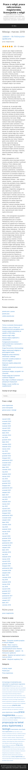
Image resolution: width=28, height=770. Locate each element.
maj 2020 (5, 527)
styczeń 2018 (6, 589)
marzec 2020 (6, 531)
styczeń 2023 (6, 453)
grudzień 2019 (6, 538)
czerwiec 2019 (6, 552)
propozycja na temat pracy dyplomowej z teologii (13, 725)
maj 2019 (5, 554)
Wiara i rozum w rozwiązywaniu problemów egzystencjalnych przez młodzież (12, 646)
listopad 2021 (6, 485)
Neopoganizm (15, 701)
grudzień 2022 (6, 456)
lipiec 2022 (5, 467)
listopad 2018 (6, 566)
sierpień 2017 (6, 600)
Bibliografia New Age (16, 686)
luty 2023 (5, 451)
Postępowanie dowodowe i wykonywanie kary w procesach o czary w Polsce (12, 344)
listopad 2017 (6, 593)
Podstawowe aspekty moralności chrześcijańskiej (11, 707)
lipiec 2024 (5, 433)
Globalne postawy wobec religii (12, 697)
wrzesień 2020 (6, 517)
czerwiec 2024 (6, 435)
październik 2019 (7, 543)
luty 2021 (5, 506)
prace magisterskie (8, 613)
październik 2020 (7, 515)
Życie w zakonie (10, 760)
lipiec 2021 (5, 495)
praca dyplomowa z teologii (10, 712)
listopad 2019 (6, 540)
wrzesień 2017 (6, 598)
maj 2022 (5, 472)
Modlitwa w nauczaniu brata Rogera (11, 699)
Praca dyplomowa (7, 673)
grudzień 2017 (6, 591)
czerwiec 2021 (6, 497)
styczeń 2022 (6, 481)
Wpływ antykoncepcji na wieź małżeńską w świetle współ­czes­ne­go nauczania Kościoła (13, 743)
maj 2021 (5, 499)
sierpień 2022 (6, 465)
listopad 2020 (6, 513)
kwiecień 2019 (6, 556)
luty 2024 (5, 437)
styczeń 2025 (6, 428)
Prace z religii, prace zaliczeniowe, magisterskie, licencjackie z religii (14, 8)
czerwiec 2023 (6, 444)
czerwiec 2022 (6, 469)
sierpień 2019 (6, 547)
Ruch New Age (14, 735)
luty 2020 (5, 534)
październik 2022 (7, 460)
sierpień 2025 (6, 423)
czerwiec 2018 (6, 577)
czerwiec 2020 (6, 524)
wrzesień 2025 (6, 421)
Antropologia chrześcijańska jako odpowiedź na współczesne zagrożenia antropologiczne (13, 684)
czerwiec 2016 (6, 605)
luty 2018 (5, 586)
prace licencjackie (7, 407)
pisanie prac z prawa (8, 311)
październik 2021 (7, 488)
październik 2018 (7, 568)
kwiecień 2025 (6, 426)
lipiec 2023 (5, 442)
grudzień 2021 (6, 483)
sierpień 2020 (6, 520)
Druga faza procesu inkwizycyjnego (12, 348)
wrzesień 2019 (6, 545)
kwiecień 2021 (6, 501)
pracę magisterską (15, 718)
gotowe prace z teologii (9, 410)
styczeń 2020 (6, 536)
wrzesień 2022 (6, 462)
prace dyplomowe (7, 405)
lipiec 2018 (5, 575)
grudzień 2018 (6, 563)
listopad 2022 (6, 458)
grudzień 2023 (6, 439)
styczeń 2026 (6, 419)
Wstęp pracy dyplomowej (11, 745)
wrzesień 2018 (6, 570)
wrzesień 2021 (6, 490)
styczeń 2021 (6, 508)
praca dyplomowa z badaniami (17, 709)
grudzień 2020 (6, 511)
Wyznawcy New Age (17, 749)
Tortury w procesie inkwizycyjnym (12, 325)
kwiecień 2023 (6, 446)
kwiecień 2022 (6, 474)
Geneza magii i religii (8, 335)
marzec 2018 (6, 584)
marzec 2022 (6, 476)
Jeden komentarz (9, 299)
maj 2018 (5, 579)
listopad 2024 (6, 430)
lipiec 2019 (5, 550)
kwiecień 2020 (6, 529)
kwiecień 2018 (6, 582)
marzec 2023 (6, 449)
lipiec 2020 (5, 522)
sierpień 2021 (6, 492)
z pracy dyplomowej (16, 756)
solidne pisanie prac (8, 316)
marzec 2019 (6, 559)
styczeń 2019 (6, 561)
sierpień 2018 (6, 573)
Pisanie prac (7, 297)
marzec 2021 (6, 504)
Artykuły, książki (7, 668)
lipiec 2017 (5, 602)
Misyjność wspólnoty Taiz (15, 659)
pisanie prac (5, 313)
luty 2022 (5, 478)
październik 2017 (7, 596)
